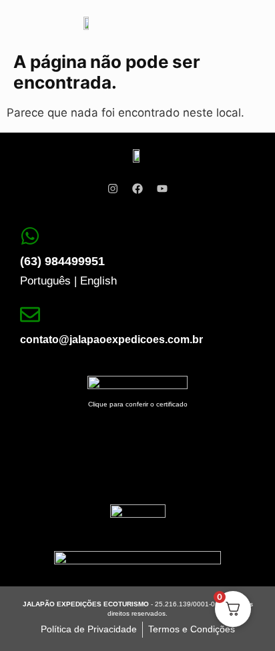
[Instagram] (112, 188)
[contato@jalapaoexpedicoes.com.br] (30, 315)
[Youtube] (162, 188)
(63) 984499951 (62, 261)
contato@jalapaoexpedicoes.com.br (111, 339)
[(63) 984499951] (30, 236)
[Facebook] (137, 188)
